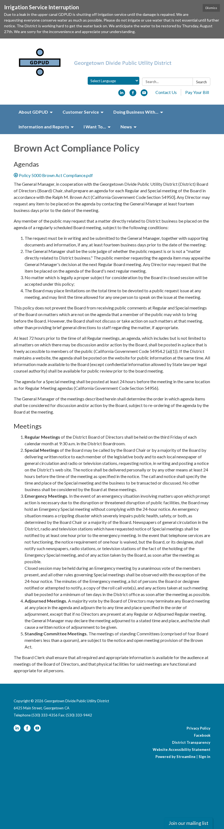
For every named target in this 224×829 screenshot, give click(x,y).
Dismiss (211, 8)
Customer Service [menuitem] (81, 111)
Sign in (204, 756)
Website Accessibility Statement (181, 749)
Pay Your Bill (197, 92)
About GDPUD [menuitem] (33, 111)
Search (201, 82)
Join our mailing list (188, 823)
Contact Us (166, 92)
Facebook (202, 735)
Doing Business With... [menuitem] (135, 111)
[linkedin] (121, 94)
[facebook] (132, 94)
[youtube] (144, 94)
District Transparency (191, 742)
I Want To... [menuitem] (95, 126)
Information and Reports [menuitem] (44, 126)
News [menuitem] (126, 126)
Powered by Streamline (175, 756)
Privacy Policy (198, 728)
